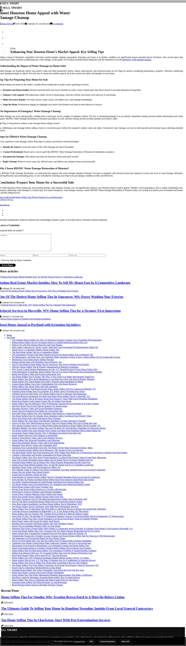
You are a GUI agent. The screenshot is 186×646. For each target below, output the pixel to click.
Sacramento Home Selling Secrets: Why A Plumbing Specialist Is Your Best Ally (46, 433)
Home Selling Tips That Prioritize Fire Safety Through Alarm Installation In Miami (47, 381)
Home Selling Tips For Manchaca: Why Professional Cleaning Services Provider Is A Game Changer (55, 404)
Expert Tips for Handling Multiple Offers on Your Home (36, 526)
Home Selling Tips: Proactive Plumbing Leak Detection (36, 440)
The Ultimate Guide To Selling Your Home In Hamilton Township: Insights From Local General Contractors (58, 470)
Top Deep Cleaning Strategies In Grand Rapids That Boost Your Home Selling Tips (48, 482)
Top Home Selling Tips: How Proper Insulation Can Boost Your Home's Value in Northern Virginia (54, 519)
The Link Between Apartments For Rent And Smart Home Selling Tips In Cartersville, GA (51, 396)
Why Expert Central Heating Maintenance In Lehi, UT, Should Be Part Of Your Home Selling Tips (54, 369)
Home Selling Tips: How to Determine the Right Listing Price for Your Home (45, 580)
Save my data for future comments (16, 260)
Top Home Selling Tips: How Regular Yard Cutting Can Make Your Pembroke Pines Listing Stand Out (56, 430)
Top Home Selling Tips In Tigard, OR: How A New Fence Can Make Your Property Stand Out (53, 377)
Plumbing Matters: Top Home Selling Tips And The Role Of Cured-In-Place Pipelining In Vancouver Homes (59, 428)
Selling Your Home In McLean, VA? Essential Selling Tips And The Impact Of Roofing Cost (52, 553)
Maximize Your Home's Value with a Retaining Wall (34, 445)
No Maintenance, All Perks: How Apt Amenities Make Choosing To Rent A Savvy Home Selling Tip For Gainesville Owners (66, 357)
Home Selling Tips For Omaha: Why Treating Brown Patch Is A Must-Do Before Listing (50, 514)
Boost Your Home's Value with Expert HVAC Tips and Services (39, 555)
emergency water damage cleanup (136, 59)
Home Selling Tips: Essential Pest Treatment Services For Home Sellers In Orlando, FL (49, 533)
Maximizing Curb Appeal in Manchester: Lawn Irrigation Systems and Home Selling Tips (50, 546)
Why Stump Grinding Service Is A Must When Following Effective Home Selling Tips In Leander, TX (56, 426)
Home (9, 335)
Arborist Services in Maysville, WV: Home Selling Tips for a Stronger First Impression (49, 394)
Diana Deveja (7, 24)
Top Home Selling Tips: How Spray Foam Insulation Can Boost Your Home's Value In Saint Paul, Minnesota (59, 457)
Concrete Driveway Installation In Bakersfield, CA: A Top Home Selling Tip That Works (50, 511)
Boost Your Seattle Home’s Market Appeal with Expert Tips (37, 497)
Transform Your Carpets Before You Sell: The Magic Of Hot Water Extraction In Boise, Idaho (52, 448)
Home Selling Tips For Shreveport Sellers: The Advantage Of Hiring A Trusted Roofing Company (54, 550)
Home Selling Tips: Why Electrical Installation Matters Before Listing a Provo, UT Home (50, 558)
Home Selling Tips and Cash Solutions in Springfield (34, 435)
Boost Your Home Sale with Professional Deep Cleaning (36, 418)
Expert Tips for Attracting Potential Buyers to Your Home (36, 568)
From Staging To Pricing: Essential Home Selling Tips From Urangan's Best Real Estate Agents (53, 479)
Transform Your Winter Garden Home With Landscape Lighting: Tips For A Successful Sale (51, 543)
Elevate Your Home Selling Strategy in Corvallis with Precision (39, 489)
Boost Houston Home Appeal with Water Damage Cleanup (37, 585)
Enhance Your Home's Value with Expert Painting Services (37, 438)
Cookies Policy (79, 641)
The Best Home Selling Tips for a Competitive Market (35, 352)
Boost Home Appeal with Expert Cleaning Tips (32, 487)
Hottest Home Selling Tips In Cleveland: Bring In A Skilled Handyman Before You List (49, 342)
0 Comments (57, 24)
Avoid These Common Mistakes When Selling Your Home (37, 494)
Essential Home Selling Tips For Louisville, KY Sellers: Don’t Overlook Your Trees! (48, 391)
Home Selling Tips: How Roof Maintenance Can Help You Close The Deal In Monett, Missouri (53, 379)
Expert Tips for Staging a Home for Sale (29, 475)
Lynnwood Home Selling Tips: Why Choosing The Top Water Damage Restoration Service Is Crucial (56, 531)
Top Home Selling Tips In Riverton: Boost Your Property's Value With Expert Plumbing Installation (54, 399)
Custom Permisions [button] (107, 641)
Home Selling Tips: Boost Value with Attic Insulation (35, 386)
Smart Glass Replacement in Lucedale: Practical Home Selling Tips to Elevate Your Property (51, 548)
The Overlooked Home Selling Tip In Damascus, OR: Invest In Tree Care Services (47, 450)
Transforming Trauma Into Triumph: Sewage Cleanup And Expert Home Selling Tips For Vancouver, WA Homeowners (63, 536)
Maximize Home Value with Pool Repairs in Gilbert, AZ (36, 467)
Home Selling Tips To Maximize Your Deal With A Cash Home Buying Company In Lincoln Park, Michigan (59, 509)
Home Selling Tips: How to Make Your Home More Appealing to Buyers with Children (49, 563)
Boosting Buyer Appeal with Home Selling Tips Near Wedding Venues (42, 523)
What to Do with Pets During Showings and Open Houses (37, 345)
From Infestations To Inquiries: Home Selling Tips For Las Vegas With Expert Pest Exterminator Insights (57, 372)
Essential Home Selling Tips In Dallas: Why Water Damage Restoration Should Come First (51, 462)
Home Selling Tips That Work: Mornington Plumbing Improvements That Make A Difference (52, 575)
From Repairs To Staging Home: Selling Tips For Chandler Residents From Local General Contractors (56, 477)
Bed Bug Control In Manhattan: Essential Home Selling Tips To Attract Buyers (46, 577)
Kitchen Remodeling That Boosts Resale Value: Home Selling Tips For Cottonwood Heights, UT (54, 389)
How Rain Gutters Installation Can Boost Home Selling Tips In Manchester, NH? (47, 504)
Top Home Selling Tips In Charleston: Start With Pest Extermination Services (45, 506)
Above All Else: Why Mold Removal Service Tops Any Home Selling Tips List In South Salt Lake (54, 423)
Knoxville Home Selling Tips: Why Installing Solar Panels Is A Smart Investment (47, 413)
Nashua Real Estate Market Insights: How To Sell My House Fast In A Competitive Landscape (53, 465)
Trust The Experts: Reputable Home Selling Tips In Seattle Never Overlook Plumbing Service (52, 460)
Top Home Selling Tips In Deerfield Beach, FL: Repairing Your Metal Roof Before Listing (51, 484)
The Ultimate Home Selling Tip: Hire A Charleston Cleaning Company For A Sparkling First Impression (57, 340)
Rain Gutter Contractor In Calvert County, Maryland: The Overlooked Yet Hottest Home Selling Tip (55, 347)
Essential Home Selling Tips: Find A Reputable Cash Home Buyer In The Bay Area (48, 570)
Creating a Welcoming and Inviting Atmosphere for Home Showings (41, 455)
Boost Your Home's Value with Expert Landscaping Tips (36, 374)
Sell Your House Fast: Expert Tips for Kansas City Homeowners (39, 406)
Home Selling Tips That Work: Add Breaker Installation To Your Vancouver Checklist (49, 421)
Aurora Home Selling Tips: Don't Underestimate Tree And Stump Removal (44, 384)
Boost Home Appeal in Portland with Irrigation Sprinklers (37, 492)
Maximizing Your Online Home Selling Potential (33, 359)
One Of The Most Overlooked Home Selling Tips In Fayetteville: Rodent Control (47, 501)
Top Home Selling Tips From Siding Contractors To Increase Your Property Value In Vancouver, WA (55, 565)
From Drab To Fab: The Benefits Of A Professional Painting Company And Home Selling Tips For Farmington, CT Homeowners (68, 516)
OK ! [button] (91, 641)
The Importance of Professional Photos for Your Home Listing (38, 538)
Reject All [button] (125, 641)
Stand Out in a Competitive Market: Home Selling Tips (35, 350)
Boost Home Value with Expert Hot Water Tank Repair (36, 521)
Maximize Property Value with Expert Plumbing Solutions (37, 408)
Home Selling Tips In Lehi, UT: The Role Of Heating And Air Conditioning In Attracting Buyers (53, 560)
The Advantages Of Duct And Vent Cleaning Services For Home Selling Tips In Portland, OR (52, 355)
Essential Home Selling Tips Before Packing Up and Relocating (39, 582)
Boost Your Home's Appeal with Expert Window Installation (38, 572)
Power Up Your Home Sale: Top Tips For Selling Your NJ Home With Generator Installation (52, 541)
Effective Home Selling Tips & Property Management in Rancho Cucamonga (45, 367)
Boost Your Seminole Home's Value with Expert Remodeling (38, 443)
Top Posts (11, 337)
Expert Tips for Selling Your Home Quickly (30, 472)
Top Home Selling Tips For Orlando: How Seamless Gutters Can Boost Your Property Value (52, 416)
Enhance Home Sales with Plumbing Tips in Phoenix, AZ (37, 362)
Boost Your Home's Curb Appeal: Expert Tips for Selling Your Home (41, 401)
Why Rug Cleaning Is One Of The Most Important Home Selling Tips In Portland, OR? (49, 499)
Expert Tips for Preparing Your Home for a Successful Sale (37, 411)
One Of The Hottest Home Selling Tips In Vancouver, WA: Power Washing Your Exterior (50, 364)
